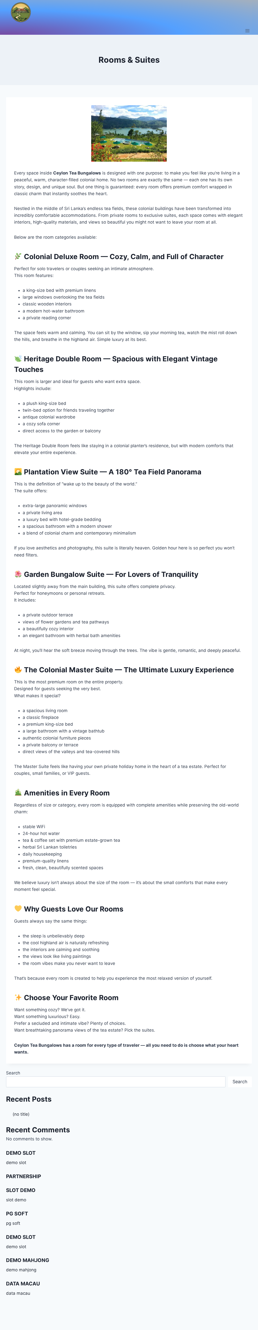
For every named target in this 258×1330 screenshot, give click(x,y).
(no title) (21, 1114)
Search (13, 1072)
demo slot (16, 1162)
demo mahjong (21, 1269)
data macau (18, 1293)
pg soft (13, 1223)
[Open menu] (247, 30)
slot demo (16, 1199)
